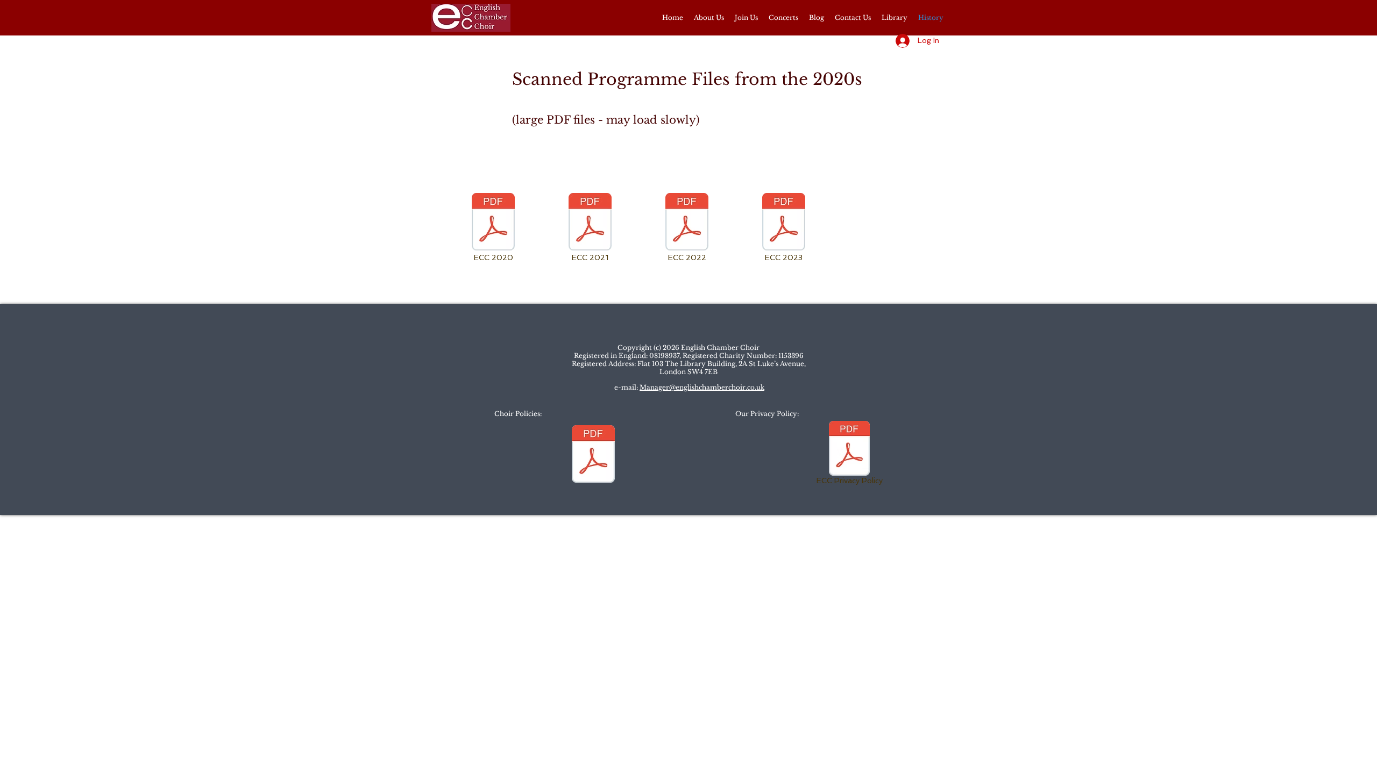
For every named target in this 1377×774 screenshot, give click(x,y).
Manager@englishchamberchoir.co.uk (702, 387)
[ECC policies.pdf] (593, 455)
